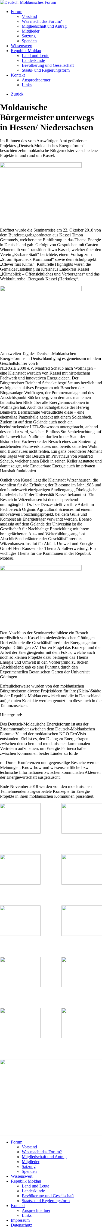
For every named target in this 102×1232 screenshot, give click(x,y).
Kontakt (18, 75)
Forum (16, 11)
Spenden (29, 41)
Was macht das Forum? (42, 21)
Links (27, 85)
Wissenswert (21, 45)
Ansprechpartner (36, 80)
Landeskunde (33, 60)
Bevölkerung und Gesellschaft (48, 65)
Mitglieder (30, 31)
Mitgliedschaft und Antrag (44, 26)
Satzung (29, 36)
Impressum (20, 1220)
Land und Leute (35, 55)
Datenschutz (21, 1225)
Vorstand (29, 16)
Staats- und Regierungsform (46, 70)
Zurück (17, 94)
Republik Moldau (26, 50)
